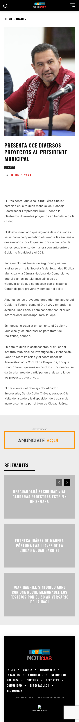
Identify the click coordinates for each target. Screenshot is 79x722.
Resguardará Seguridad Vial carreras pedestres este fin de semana (40, 496)
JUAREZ (21, 18)
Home (8, 18)
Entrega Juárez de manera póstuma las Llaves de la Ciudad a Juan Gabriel (39, 545)
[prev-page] (59, 482)
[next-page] (67, 482)
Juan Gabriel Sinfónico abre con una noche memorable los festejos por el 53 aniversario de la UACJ (39, 594)
